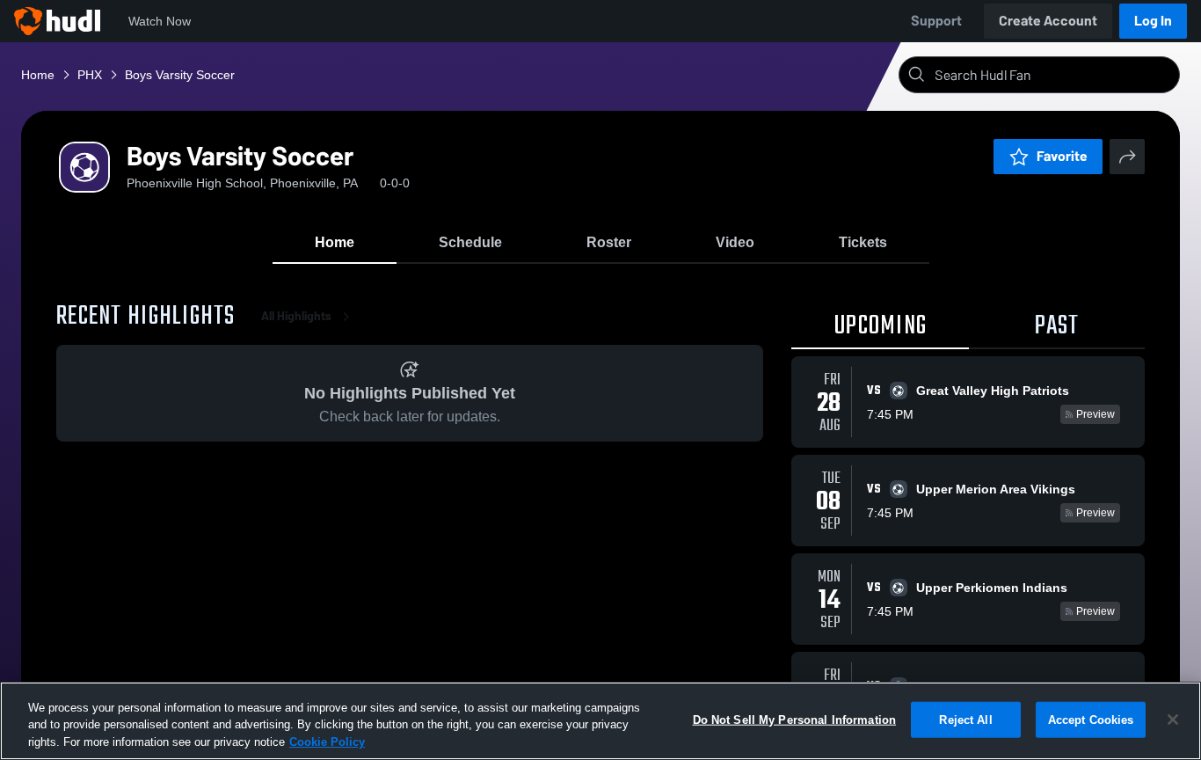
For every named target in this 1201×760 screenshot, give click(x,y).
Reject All (965, 719)
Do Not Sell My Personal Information (795, 719)
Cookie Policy (327, 742)
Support (936, 21)
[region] (600, 721)
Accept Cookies (1091, 719)
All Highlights (296, 316)
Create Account (1048, 21)
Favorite (1062, 156)
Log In (1153, 21)
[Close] (1173, 719)
